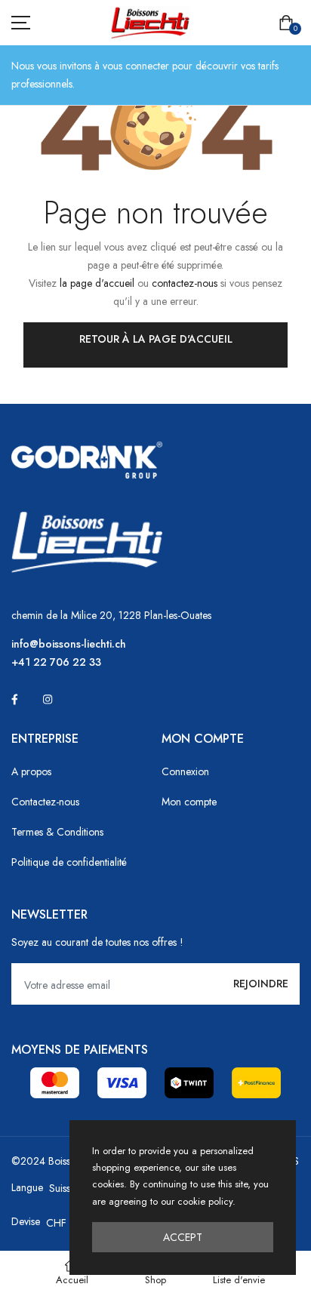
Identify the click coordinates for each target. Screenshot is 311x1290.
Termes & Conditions (57, 831)
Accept (182, 1237)
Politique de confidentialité (69, 862)
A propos (31, 771)
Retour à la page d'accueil (155, 338)
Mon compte (189, 801)
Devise (25, 1221)
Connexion (185, 771)
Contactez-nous (45, 801)
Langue (27, 1187)
